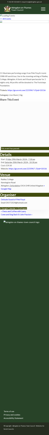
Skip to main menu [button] (24, 262)
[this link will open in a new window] (40, 432)
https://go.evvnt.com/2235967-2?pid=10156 (28, 168)
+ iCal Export (21, 208)
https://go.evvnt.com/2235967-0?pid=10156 (27, 90)
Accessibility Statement (13, 418)
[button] (41, 9)
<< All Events (5, 19)
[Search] (36, 9)
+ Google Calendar (8, 208)
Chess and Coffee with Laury (13, 211)
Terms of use (9, 411)
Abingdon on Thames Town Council (23, 426)
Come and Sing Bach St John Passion (16, 214)
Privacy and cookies (12, 415)
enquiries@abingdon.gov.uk (31, 2)
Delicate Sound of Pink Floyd (13, 199)
